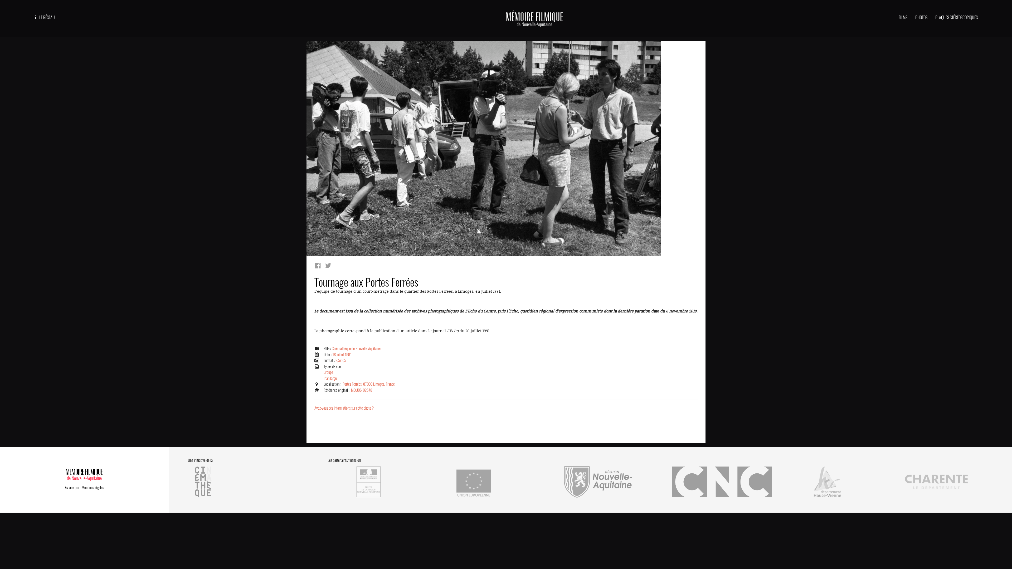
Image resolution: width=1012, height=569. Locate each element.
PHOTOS (921, 17)
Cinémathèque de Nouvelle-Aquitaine (356, 348)
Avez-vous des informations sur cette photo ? (344, 408)
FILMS (903, 17)
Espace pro (72, 487)
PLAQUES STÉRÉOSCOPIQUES (956, 17)
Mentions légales (93, 487)
